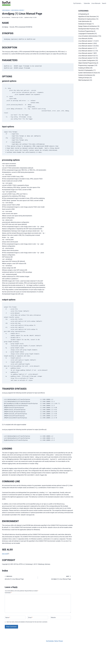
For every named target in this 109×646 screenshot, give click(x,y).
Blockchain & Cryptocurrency (87, 19)
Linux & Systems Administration (88, 36)
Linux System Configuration (86, 60)
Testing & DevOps (83, 77)
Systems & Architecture (85, 75)
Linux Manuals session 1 (17, 10)
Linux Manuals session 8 (85, 55)
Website (53, 617)
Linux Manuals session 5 (85, 51)
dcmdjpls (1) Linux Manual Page (61, 578)
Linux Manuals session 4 (85, 48)
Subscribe (87, 3)
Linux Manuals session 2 (85, 43)
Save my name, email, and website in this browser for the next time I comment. (27, 622)
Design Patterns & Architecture (87, 26)
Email (30, 617)
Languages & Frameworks (86, 33)
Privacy (61, 641)
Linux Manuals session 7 (85, 53)
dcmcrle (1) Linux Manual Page (14, 578)
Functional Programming (85, 31)
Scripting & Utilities (84, 68)
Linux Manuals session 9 (85, 58)
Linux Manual (6, 17)
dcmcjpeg (4, 553)
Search (104, 3)
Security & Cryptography (85, 70)
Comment (8, 592)
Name (7, 617)
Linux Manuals (95, 3)
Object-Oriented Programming (87, 63)
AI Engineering (82, 14)
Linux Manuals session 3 (85, 46)
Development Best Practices (86, 29)
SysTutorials (50, 641)
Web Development (83, 80)
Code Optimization (83, 21)
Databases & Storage (84, 24)
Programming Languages (86, 65)
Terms (56, 641)
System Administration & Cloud (87, 73)
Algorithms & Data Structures (87, 16)
